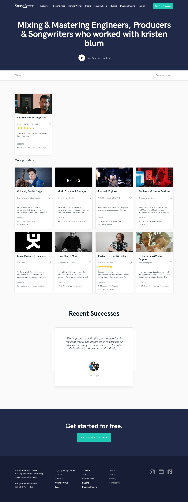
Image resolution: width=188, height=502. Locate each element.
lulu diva (142, 225)
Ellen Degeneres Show (71, 221)
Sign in (141, 6)
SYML (60, 286)
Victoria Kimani (157, 221)
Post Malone (143, 286)
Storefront (87, 470)
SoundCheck (100, 6)
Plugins (113, 6)
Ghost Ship (67, 286)
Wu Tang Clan (116, 221)
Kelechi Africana (145, 221)
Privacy (112, 478)
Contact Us (114, 483)
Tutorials (113, 474)
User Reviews (61, 483)
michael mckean (104, 221)
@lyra (82, 221)
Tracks (88, 6)
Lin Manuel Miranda (105, 225)
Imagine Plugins (127, 6)
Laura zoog (32, 148)
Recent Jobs (59, 6)
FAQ (57, 487)
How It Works (75, 6)
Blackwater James (23, 225)
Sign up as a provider (65, 470)
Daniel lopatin (165, 286)
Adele (60, 221)
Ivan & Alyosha (78, 286)
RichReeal (101, 286)
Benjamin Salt (22, 148)
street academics (39, 286)
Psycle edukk (22, 286)
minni (30, 286)
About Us (59, 478)
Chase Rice (31, 221)
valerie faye (42, 148)
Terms (112, 470)
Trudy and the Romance (106, 289)
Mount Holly (21, 221)
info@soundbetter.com (26, 483)
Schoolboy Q (153, 286)
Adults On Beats (112, 286)
